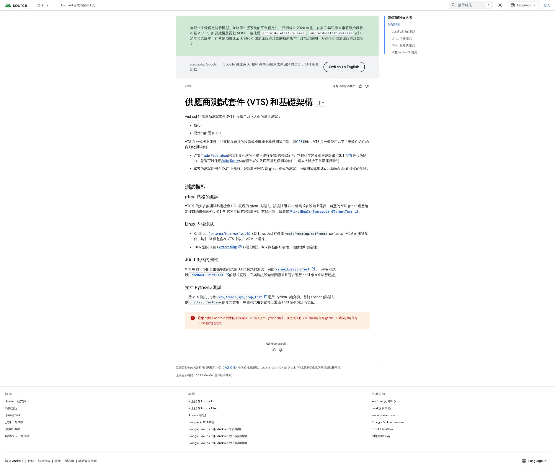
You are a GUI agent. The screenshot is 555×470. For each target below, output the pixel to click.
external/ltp (228, 247)
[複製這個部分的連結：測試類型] (210, 187)
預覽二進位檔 (14, 422)
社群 (31, 461)
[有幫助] (360, 86)
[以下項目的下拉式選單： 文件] (49, 5)
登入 (547, 5)
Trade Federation (214, 156)
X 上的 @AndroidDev (202, 408)
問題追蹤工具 (381, 436)
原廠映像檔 (12, 429)
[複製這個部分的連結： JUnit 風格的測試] (222, 260)
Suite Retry (230, 161)
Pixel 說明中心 (381, 408)
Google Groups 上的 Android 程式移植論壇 (217, 443)
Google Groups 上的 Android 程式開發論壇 (217, 436)
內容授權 (229, 367)
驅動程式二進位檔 (17, 436)
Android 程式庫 (15, 401)
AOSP (188, 86)
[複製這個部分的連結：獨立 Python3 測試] (226, 287)
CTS (299, 142)
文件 (41, 5)
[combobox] (471, 5)
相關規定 (11, 408)
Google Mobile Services (388, 422)
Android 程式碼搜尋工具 (77, 5)
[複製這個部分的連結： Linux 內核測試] (218, 224)
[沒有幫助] (367, 86)
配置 (349, 156)
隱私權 (69, 461)
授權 (58, 461)
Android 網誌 (197, 415)
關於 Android (14, 461)
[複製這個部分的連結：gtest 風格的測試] (223, 197)
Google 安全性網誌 (201, 422)
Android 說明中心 (384, 401)
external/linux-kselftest (228, 234)
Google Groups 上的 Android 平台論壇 (214, 429)
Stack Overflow (382, 429)
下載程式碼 (12, 415)
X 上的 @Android (200, 401)
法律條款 (44, 461)
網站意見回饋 (87, 461)
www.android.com (385, 415)
